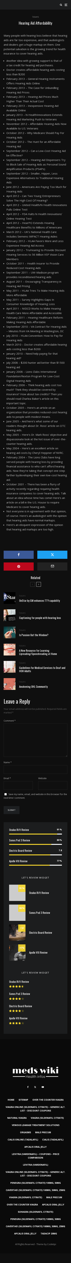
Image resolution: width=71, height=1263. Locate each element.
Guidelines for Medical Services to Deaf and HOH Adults (42, 669)
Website (42, 778)
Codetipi (51, 1244)
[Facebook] (28, 1087)
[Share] (19, 555)
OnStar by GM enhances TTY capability (39, 600)
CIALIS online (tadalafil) (23, 1139)
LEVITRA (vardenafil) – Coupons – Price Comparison (35, 1156)
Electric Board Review (20, 850)
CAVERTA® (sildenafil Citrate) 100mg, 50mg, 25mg (35, 1190)
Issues (35, 16)
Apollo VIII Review (18, 861)
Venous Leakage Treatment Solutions (35, 1125)
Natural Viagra (17, 1117)
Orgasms (25, 1132)
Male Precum (43, 1132)
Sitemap (23, 1099)
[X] (35, 1087)
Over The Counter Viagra (48, 1099)
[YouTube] (43, 1087)
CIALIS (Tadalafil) (52, 1139)
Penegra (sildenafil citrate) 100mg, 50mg (35, 1182)
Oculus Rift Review (19, 830)
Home (11, 1099)
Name (8, 762)
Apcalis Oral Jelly (35, 1146)
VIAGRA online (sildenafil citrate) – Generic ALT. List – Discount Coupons (35, 1109)
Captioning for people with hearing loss (40, 617)
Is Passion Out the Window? (33, 634)
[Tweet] (52, 555)
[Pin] (19, 566)
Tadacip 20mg (49, 1233)
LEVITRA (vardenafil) (35, 1164)
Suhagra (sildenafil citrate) (35, 1211)
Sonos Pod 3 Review (19, 840)
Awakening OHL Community (33, 686)
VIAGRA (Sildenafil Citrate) (47, 1117)
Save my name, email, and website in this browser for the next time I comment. (35, 796)
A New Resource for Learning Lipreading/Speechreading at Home (38, 652)
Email (7, 778)
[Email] (52, 566)
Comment (10, 720)
